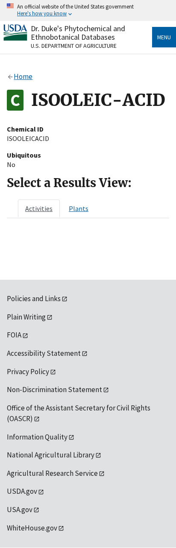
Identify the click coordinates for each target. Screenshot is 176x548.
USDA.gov (22, 491)
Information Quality (37, 437)
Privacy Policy (28, 371)
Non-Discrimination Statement (54, 389)
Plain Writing (26, 317)
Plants (78, 208)
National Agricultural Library (50, 455)
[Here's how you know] (88, 10)
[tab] (39, 208)
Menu (164, 37)
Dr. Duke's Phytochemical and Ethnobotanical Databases (78, 32)
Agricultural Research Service (52, 473)
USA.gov (19, 509)
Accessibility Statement (44, 353)
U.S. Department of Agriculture (74, 46)
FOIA (14, 335)
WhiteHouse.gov (32, 528)
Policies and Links (34, 298)
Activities (39, 208)
